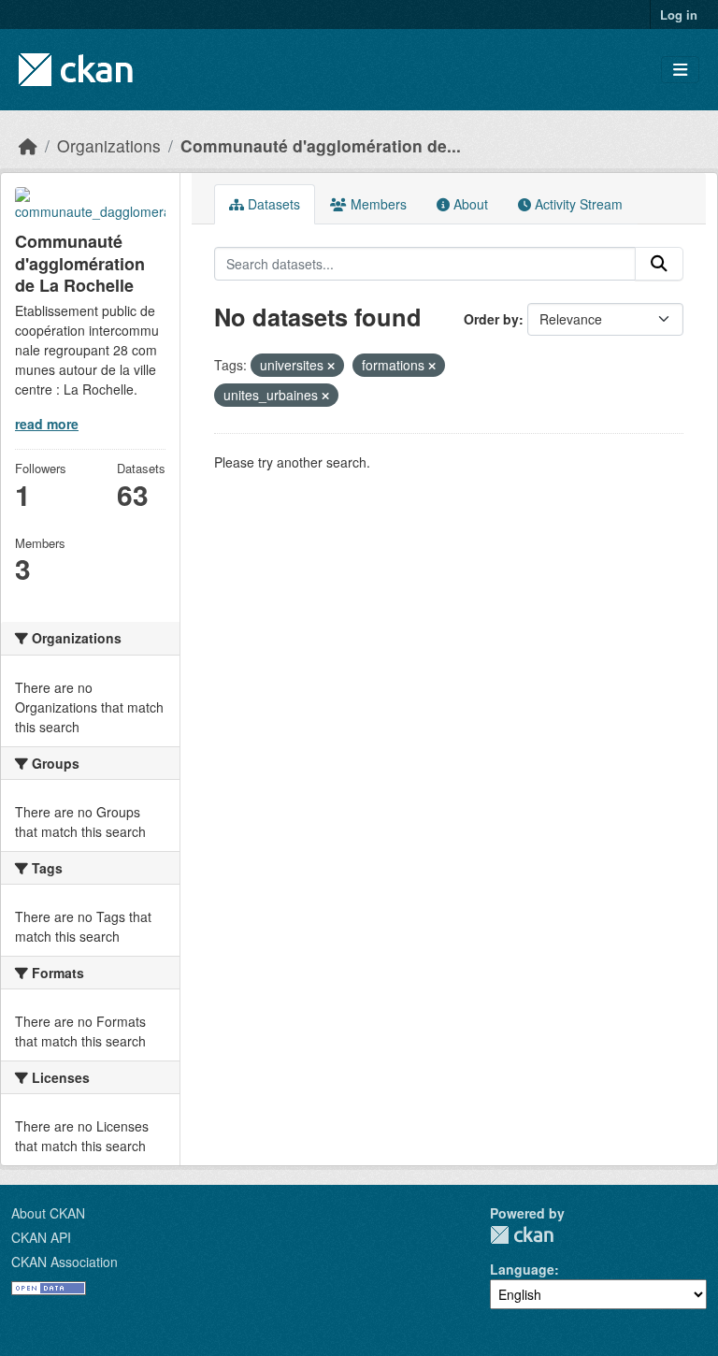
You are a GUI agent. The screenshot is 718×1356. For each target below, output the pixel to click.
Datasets (272, 204)
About (469, 204)
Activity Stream (577, 204)
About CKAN (48, 1213)
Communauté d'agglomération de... (320, 145)
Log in (678, 14)
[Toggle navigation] (680, 69)
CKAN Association (64, 1261)
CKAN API (41, 1237)
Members (377, 204)
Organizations (109, 145)
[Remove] (331, 365)
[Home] (28, 145)
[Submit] (659, 264)
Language (522, 1269)
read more (47, 423)
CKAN (521, 1235)
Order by (491, 319)
